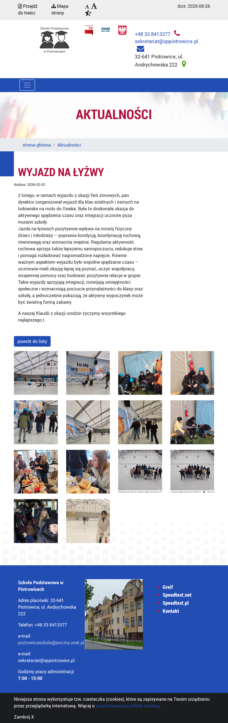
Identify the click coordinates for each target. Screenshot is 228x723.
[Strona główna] (54, 40)
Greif (168, 587)
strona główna (37, 145)
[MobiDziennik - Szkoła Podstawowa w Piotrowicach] (105, 29)
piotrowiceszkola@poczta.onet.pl (51, 643)
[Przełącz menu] (27, 85)
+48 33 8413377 (153, 34)
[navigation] (87, 7)
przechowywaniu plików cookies (127, 706)
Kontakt (171, 611)
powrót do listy (32, 341)
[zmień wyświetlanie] (92, 10)
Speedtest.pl (176, 602)
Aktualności (69, 145)
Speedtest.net (177, 594)
